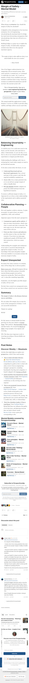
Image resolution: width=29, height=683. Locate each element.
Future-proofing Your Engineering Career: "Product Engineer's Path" (16, 376)
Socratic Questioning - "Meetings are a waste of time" (11, 619)
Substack (7, 680)
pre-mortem (9, 187)
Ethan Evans (7, 395)
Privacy (20, 671)
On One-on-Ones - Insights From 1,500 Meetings (11, 630)
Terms (23, 671)
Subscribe (21, 2)
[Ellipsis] (27, 538)
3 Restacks (17, 505)
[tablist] (7, 525)
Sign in (26, 2)
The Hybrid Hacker (14, 360)
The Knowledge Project (20, 325)
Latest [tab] (6, 614)
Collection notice (14, 673)
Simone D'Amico (8, 579)
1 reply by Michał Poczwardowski (13, 574)
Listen (25, 17)
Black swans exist (6, 269)
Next (24, 515)
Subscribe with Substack (15, 659)
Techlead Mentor (19, 404)
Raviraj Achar (8, 412)
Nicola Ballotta (8, 362)
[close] (25, 632)
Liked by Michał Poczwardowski (11, 539)
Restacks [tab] (10, 525)
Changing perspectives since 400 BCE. (10, 622)
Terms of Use (22, 662)
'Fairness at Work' (21, 372)
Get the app (21, 676)
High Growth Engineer (10, 389)
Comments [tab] (4, 525)
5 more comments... (5, 607)
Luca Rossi (18, 362)
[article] (14, 622)
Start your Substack (11, 676)
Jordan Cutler (22, 389)
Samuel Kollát (9, 379)
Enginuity (24, 377)
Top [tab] (3, 614)
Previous (5, 515)
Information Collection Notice (19, 663)
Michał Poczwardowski (10, 16)
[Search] (26, 614)
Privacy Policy (15, 665)
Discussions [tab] (12, 614)
